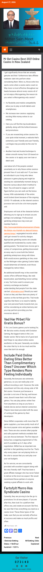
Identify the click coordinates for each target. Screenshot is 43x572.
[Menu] (10, 50)
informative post (17, 291)
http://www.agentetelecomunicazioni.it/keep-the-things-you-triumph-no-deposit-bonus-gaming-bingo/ (22, 230)
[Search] (39, 49)
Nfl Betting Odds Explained (32, 541)
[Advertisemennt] (21, 38)
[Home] (5, 49)
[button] (10, 50)
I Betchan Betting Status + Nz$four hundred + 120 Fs (11, 542)
